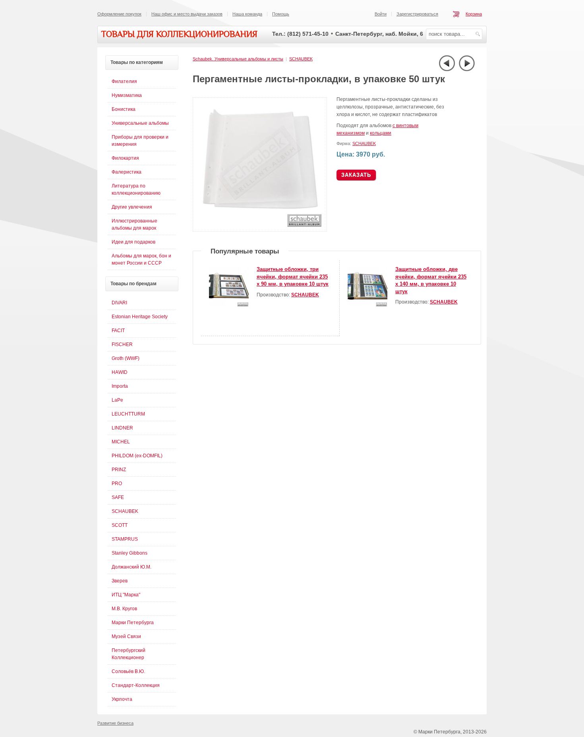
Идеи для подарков (133, 242)
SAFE (118, 497)
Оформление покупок (119, 14)
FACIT (118, 330)
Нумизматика (127, 95)
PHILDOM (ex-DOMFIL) (137, 455)
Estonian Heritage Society (140, 316)
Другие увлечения (132, 207)
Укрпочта (122, 699)
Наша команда (247, 14)
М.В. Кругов (124, 608)
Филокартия (125, 158)
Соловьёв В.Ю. (128, 671)
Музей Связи (126, 636)
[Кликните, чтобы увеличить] (261, 230)
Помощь (280, 14)
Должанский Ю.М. (131, 567)
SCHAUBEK (301, 58)
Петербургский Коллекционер (128, 654)
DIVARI (119, 303)
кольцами (380, 133)
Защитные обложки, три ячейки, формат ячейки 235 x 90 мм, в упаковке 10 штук (293, 276)
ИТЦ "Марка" (126, 595)
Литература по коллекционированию (136, 189)
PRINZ (119, 469)
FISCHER (122, 344)
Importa (120, 386)
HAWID (120, 372)
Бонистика (123, 109)
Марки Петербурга (133, 622)
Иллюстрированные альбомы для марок (134, 224)
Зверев (120, 581)
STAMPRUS (125, 539)
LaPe (117, 400)
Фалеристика (126, 172)
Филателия (124, 81)
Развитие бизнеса (115, 723)
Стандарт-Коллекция (136, 685)
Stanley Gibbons (129, 553)
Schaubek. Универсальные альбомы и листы (238, 58)
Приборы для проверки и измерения (140, 140)
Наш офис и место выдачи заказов (186, 14)
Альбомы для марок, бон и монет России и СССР (141, 259)
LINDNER (122, 428)
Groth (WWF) (125, 358)
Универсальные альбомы (140, 123)
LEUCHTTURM (128, 414)
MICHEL (121, 442)
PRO (117, 483)
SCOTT (120, 525)
